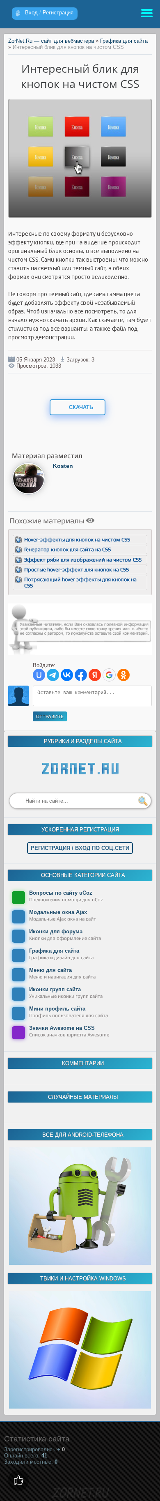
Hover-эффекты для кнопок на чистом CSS (77, 539)
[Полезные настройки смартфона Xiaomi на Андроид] (80, 1263)
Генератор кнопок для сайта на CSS (67, 549)
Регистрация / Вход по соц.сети (80, 848)
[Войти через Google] (109, 674)
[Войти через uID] (39, 675)
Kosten (63, 466)
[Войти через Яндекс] (95, 675)
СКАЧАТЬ (80, 407)
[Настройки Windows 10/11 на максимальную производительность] (80, 1407)
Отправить (50, 716)
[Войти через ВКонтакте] (67, 675)
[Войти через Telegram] (53, 675)
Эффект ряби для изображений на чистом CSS (83, 560)
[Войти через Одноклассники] (123, 675)
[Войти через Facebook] (81, 675)
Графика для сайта (124, 41)
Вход (31, 12)
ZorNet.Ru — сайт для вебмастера (51, 41)
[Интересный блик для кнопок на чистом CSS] (80, 215)
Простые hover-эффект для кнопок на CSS (76, 569)
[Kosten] (28, 493)
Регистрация (58, 12)
